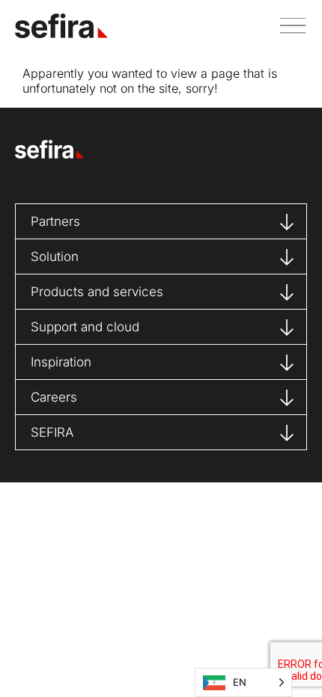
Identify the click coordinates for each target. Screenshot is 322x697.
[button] (287, 25)
